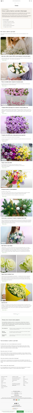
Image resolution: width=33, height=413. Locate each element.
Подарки (24, 385)
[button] (1, 1)
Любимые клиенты (14, 380)
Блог (12, 381)
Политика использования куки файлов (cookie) (16, 385)
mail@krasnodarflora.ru (16, 406)
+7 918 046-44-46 (16, 405)
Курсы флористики (3, 385)
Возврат (2, 381)
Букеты (24, 380)
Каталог (24, 376)
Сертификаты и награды (15, 376)
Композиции (24, 381)
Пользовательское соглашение (16, 383)
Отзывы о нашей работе (4, 386)
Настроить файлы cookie (28, 411)
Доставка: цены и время (4, 376)
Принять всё (20, 411)
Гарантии (2, 380)
